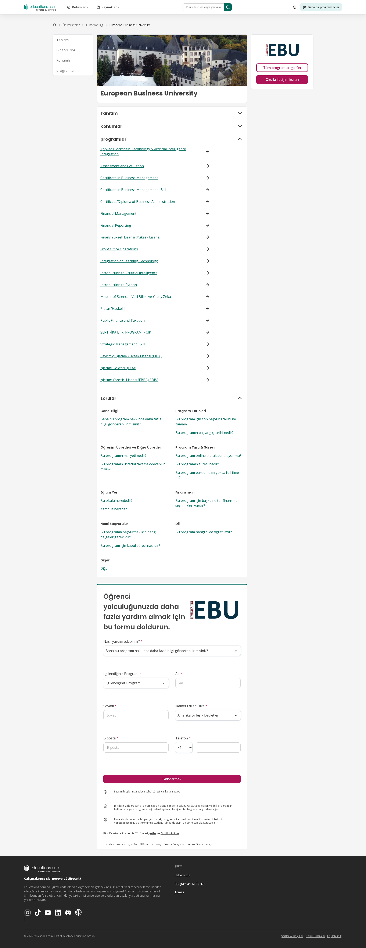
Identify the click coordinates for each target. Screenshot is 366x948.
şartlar (152, 833)
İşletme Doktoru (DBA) (118, 368)
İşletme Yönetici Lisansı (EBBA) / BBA (129, 379)
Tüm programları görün (282, 67)
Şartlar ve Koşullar (292, 936)
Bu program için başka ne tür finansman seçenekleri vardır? (207, 503)
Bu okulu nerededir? (116, 500)
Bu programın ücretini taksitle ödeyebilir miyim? (132, 466)
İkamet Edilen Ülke (191, 706)
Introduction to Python (118, 284)
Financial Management (118, 213)
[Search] (228, 7)
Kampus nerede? (113, 509)
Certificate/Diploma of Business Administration (137, 201)
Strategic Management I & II (122, 344)
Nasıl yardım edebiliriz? (123, 641)
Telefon (183, 738)
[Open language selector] (294, 7)
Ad (178, 673)
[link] (129, 25)
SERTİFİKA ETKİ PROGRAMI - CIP (125, 332)
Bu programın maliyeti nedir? (123, 455)
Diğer (104, 568)
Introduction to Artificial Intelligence (128, 273)
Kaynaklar (109, 7)
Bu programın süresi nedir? (197, 464)
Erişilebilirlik (334, 936)
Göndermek (172, 779)
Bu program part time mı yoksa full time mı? (207, 475)
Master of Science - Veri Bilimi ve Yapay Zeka (135, 296)
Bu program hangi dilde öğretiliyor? (203, 532)
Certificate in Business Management (129, 177)
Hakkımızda (182, 875)
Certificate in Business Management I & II (133, 189)
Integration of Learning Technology (129, 261)
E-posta (110, 738)
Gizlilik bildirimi (170, 833)
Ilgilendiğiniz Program (122, 673)
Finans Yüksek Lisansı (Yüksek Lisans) (130, 237)
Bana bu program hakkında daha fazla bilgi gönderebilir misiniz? (130, 421)
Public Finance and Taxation (122, 320)
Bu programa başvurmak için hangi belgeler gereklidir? (128, 534)
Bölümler (79, 7)
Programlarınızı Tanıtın (190, 884)
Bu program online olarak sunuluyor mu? (208, 455)
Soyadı (109, 706)
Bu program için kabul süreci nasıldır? (130, 545)
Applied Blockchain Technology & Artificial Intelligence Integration (143, 151)
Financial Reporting (115, 225)
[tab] (73, 40)
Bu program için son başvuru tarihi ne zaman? (205, 421)
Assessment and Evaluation (122, 166)
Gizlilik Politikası (315, 936)
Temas (179, 892)
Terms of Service (195, 844)
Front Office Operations (119, 249)
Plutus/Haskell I (112, 308)
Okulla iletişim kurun (282, 79)
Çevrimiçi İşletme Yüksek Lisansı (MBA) (131, 356)
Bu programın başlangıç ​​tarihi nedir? (204, 432)
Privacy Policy (172, 844)
